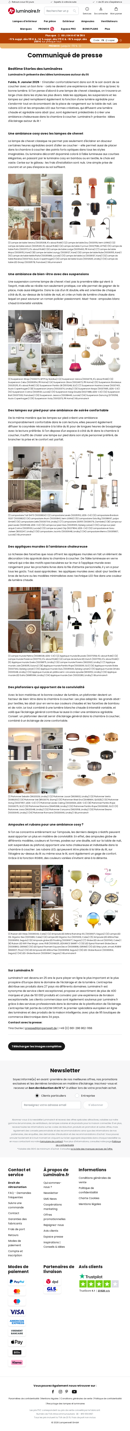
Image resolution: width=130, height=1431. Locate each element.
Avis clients (51, 1231)
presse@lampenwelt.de (41, 1028)
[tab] (24, 1213)
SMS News (50, 1199)
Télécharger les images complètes (36, 1046)
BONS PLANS (90, 29)
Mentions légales (90, 1204)
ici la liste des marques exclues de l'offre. (92, 1148)
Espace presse (53, 1237)
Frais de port (16, 1229)
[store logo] (24, 10)
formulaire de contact (51, 1141)
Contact (13, 1213)
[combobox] (61, 11)
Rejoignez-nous (54, 1225)
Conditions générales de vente (76, 1398)
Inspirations (51, 1242)
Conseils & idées (54, 1247)
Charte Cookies (89, 1198)
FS (104, 40)
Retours (13, 1235)
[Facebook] (55, 1391)
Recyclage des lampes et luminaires (66, 1403)
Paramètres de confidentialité (24, 1398)
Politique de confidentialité (108, 1398)
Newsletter (51, 1193)
